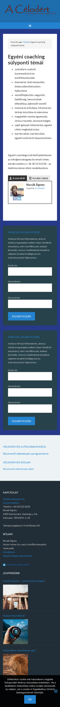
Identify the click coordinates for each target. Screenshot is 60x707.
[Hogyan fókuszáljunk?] (15, 631)
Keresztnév (14, 297)
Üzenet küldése (11, 502)
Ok (30, 699)
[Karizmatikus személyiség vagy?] (15, 666)
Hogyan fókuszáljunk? (14, 615)
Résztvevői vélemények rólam (18, 468)
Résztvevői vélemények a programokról (25, 453)
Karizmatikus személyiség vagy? (19, 650)
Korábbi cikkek (40, 178)
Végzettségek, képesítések (17, 555)
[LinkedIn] (19, 199)
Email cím (12, 265)
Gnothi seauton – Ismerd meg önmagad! (24, 580)
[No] (56, 691)
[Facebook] (15, 199)
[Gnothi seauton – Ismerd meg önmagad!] (15, 597)
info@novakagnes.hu (14, 499)
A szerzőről (19, 178)
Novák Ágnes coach (30, 11)
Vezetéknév (14, 281)
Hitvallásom (9, 552)
